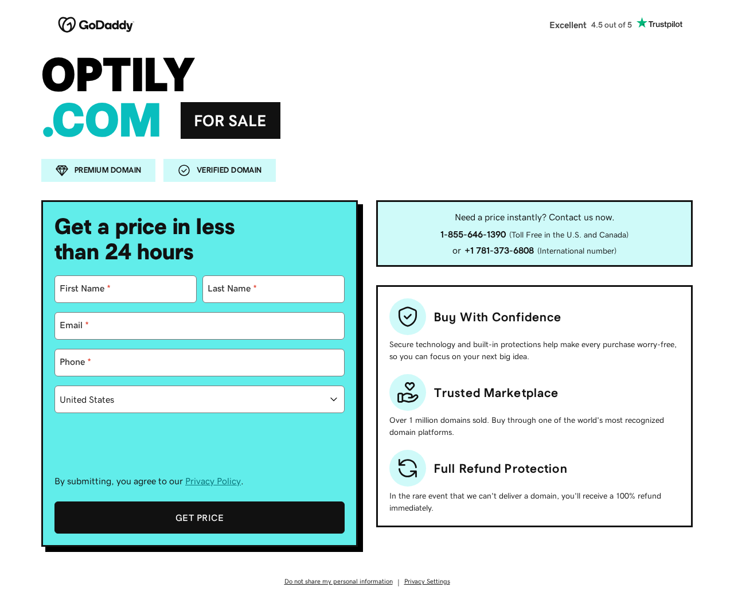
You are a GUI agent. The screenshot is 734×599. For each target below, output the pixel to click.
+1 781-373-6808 (499, 250)
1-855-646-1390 (473, 234)
